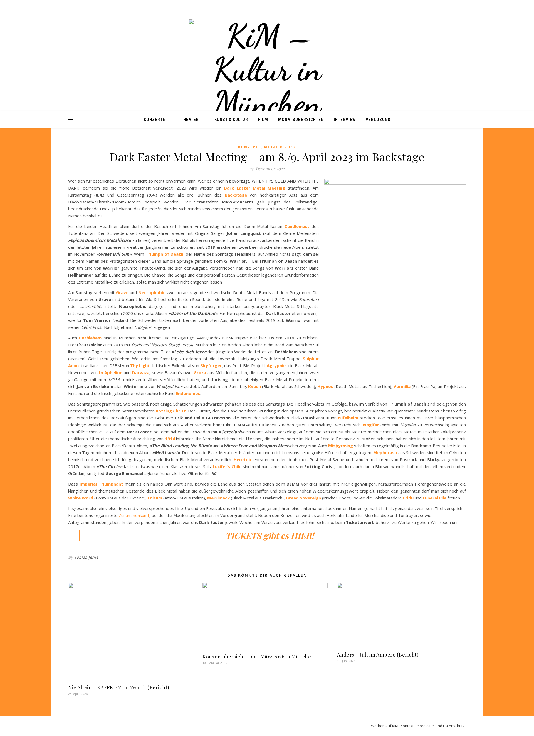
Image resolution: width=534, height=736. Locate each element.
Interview (345, 119)
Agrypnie (276, 365)
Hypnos (325, 386)
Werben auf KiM (384, 725)
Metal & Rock (280, 147)
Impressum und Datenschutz (440, 725)
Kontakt (407, 725)
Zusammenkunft (134, 515)
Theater (190, 119)
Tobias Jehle (86, 557)
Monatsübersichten (301, 119)
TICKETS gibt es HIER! (269, 535)
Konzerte (154, 119)
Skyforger (211, 365)
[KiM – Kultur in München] (267, 69)
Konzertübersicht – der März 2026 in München (258, 656)
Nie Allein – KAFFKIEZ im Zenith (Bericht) (119, 687)
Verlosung (378, 119)
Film (263, 119)
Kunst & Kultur (231, 119)
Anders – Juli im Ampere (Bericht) (378, 654)
